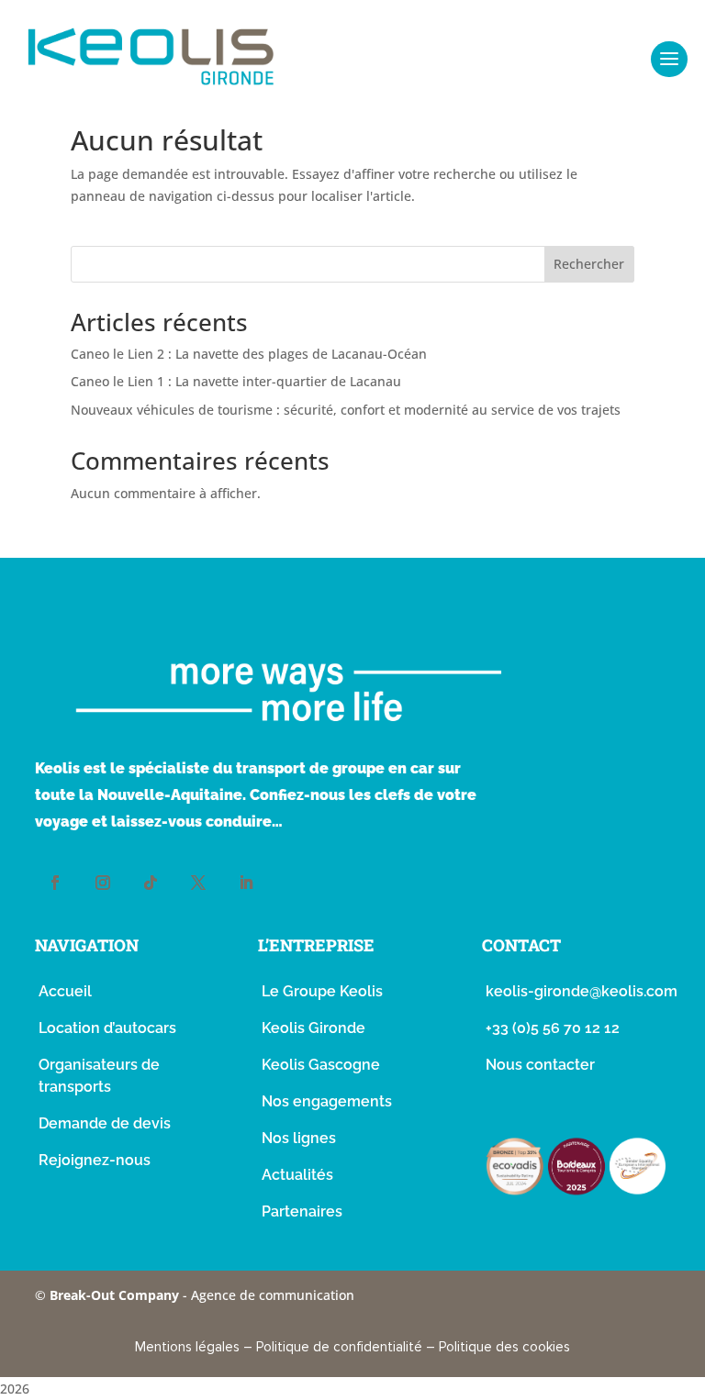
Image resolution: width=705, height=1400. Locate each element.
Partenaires (302, 1211)
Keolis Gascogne (321, 1064)
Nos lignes (299, 1138)
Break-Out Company (116, 1295)
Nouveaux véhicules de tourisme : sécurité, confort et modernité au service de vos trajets (346, 409)
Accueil (65, 991)
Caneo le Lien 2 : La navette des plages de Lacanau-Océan (249, 353)
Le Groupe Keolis (322, 991)
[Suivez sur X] (198, 882)
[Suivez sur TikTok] (150, 882)
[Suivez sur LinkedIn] (246, 882)
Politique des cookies (504, 1347)
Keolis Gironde (313, 1028)
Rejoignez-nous (95, 1160)
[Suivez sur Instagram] (103, 882)
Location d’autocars (107, 1028)
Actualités (297, 1174)
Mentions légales (187, 1347)
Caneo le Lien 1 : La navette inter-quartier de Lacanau (236, 381)
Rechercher (589, 263)
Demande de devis (105, 1123)
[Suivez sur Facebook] (55, 882)
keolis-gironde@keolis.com (581, 991)
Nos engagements (327, 1101)
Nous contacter (540, 1064)
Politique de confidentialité (339, 1347)
